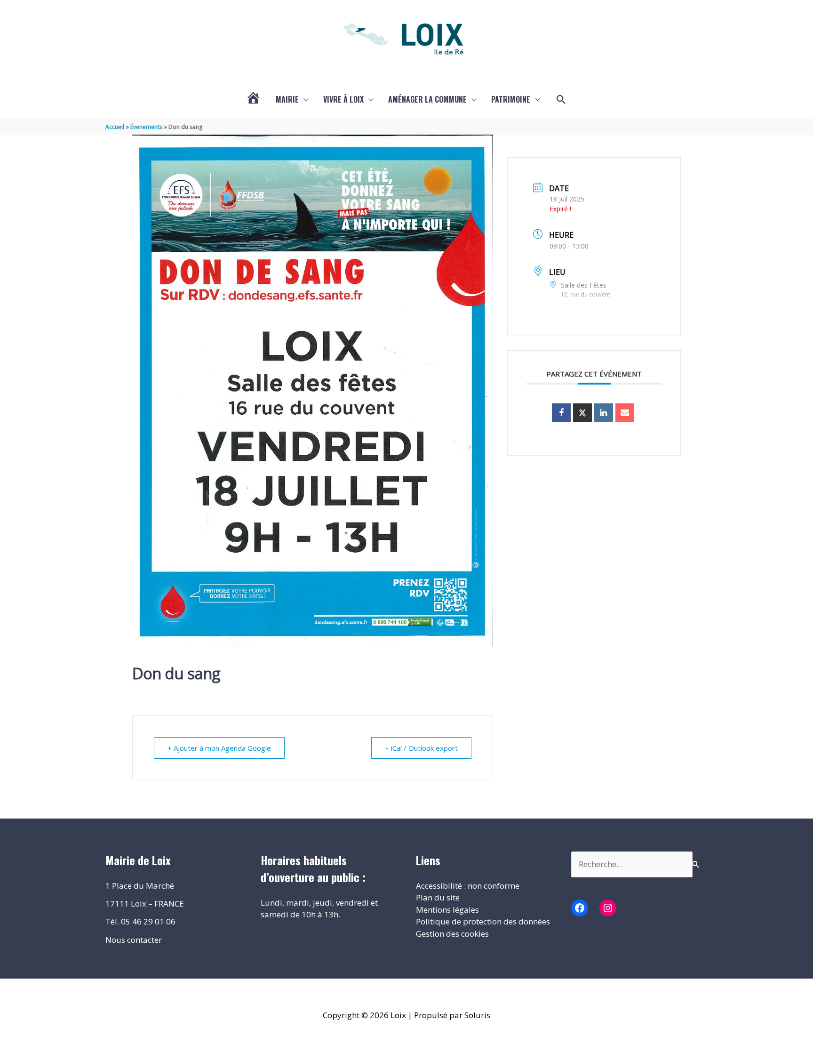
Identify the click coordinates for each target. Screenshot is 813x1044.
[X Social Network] (582, 412)
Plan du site (438, 897)
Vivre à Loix (343, 99)
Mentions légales (447, 909)
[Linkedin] (603, 412)
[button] (561, 100)
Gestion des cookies (452, 933)
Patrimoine (510, 99)
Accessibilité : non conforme (467, 885)
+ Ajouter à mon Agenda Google (219, 748)
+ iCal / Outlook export (421, 748)
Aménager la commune (427, 99)
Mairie (287, 99)
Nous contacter (133, 939)
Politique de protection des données (483, 921)
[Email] (624, 412)
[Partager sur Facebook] (561, 412)
